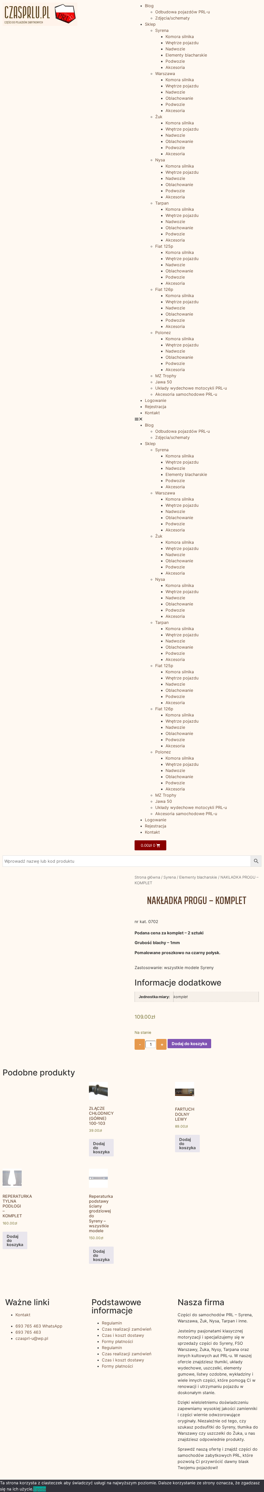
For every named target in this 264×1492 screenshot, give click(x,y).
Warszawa (165, 73)
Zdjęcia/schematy (172, 18)
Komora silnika (180, 36)
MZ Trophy (165, 375)
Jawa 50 (163, 381)
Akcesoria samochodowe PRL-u (186, 394)
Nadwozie (175, 48)
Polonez (163, 332)
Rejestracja (155, 406)
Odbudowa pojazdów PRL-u (182, 11)
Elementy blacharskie (186, 55)
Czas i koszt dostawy (123, 1335)
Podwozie (175, 61)
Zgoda (39, 1488)
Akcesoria (175, 67)
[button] (198, 419)
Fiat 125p (164, 246)
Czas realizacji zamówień (126, 1329)
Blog (149, 5)
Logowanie (155, 400)
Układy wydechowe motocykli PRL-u (191, 388)
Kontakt (152, 412)
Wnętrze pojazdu (182, 42)
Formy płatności (117, 1341)
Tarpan (162, 203)
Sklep (150, 24)
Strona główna (147, 877)
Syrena (162, 30)
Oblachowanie (179, 98)
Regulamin (112, 1322)
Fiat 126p (164, 289)
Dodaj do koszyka (189, 1043)
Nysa (160, 159)
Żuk (158, 116)
